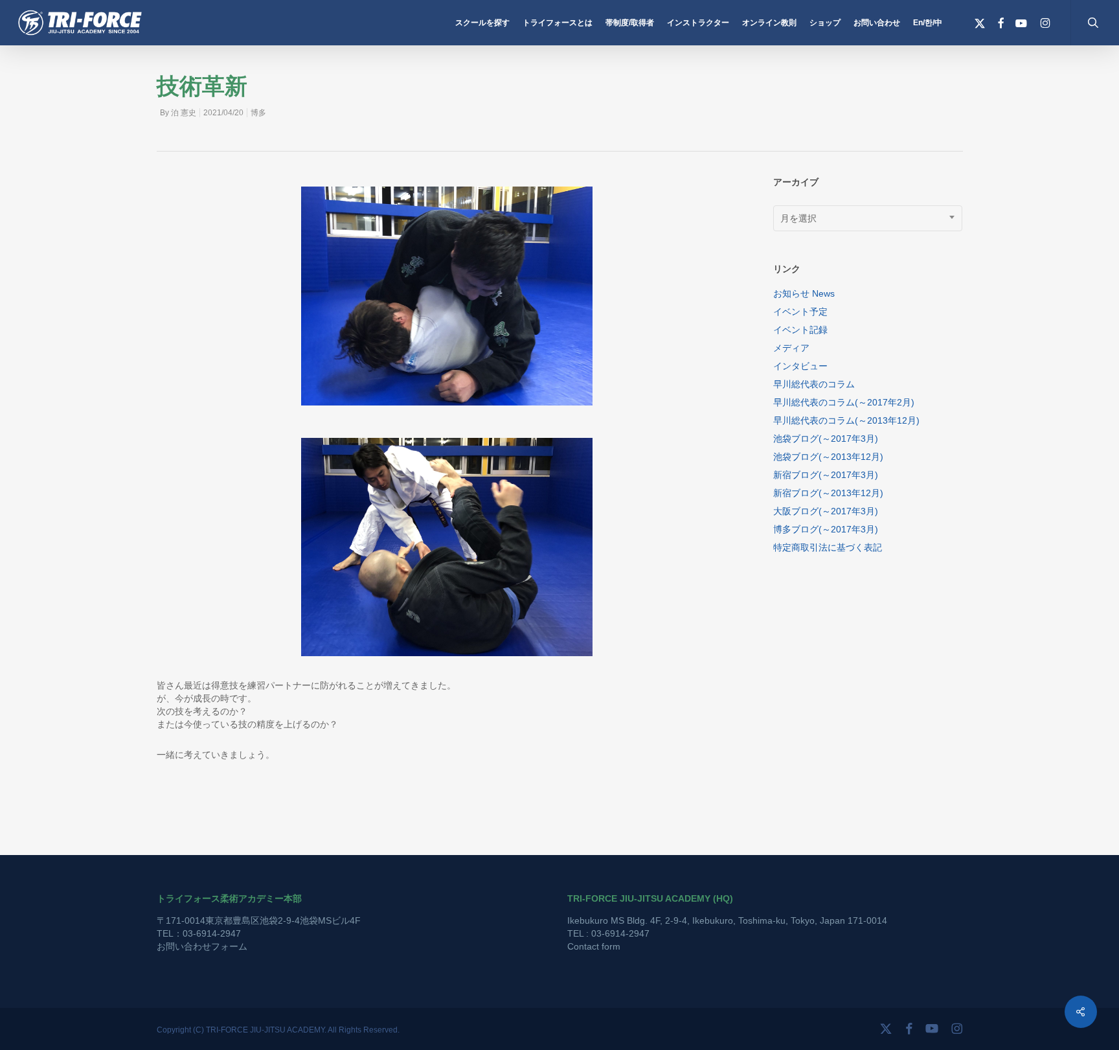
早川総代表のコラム (814, 384)
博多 (258, 112)
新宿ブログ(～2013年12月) (828, 493)
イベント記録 (800, 330)
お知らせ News (804, 293)
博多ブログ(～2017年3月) (825, 529)
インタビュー (800, 366)
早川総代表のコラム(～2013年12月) (846, 420)
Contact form (593, 946)
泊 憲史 (183, 112)
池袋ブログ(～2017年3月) (825, 438)
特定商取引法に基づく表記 (827, 547)
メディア (791, 348)
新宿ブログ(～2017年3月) (825, 475)
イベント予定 (800, 311)
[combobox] (868, 218)
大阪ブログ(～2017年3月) (825, 511)
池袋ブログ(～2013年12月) (828, 456)
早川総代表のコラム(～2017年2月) (843, 402)
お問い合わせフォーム (202, 946)
